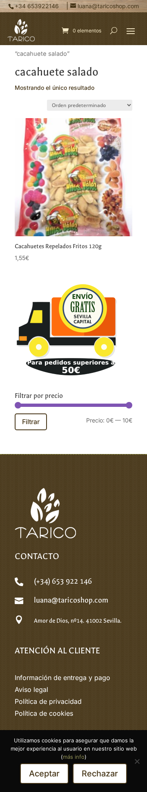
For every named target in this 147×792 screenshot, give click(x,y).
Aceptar (44, 773)
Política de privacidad (48, 701)
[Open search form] (113, 30)
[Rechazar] (137, 761)
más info (74, 756)
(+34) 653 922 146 (63, 581)
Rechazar (100, 773)
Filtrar (31, 422)
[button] (130, 30)
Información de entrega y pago (62, 677)
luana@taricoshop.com (71, 600)
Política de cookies (44, 713)
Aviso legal (31, 689)
